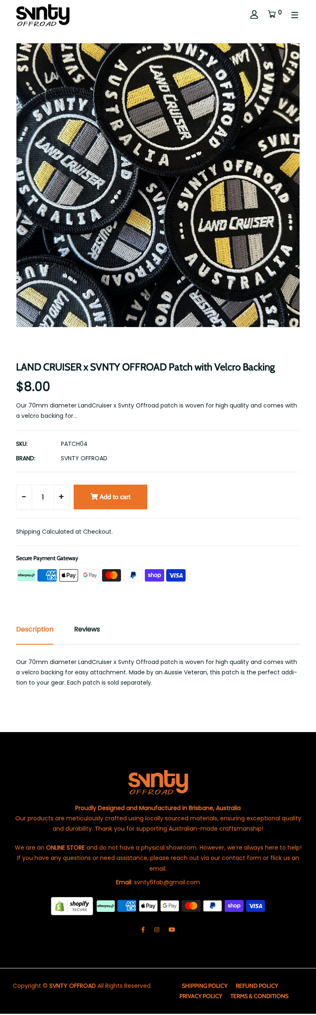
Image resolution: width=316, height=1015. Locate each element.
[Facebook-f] (143, 930)
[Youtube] (172, 930)
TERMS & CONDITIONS (259, 996)
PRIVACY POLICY (200, 996)
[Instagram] (156, 930)
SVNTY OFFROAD (84, 458)
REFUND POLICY (257, 985)
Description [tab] (34, 629)
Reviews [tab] (87, 629)
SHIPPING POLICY (205, 985)
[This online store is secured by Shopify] (73, 906)
